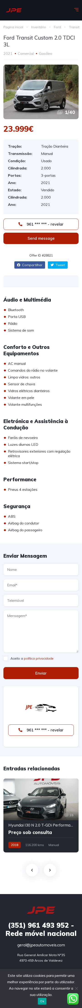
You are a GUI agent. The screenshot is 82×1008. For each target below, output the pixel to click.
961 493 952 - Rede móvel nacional (41, 929)
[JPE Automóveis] (13, 10)
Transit (74, 27)
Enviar (41, 673)
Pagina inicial (13, 27)
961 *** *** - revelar (45, 224)
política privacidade (39, 658)
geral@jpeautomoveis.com (41, 944)
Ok (42, 1001)
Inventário (38, 27)
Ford (57, 27)
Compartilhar (31, 265)
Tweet (60, 265)
